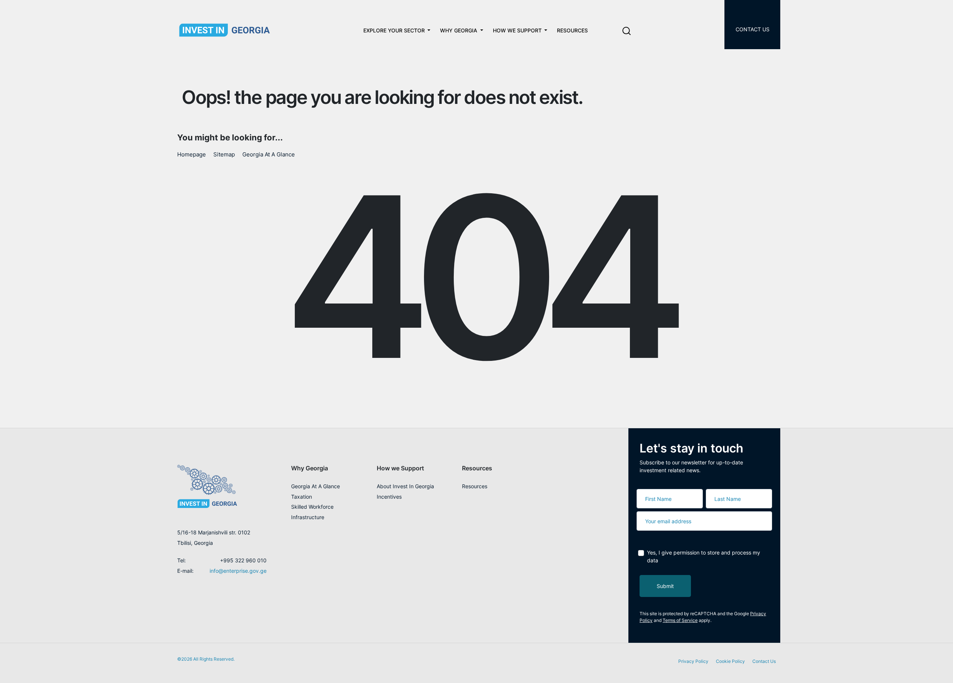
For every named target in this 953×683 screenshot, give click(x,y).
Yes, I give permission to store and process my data (703, 556)
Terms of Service (680, 620)
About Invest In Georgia (405, 486)
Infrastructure (307, 517)
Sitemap (224, 154)
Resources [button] (477, 468)
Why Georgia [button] (309, 468)
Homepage (191, 154)
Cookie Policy (730, 661)
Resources (572, 30)
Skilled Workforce (312, 506)
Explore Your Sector (394, 30)
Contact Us (752, 29)
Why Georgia (459, 30)
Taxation (301, 496)
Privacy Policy (693, 661)
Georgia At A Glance (268, 154)
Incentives (389, 496)
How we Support (518, 30)
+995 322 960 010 (243, 560)
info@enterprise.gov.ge (238, 571)
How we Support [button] (400, 468)
